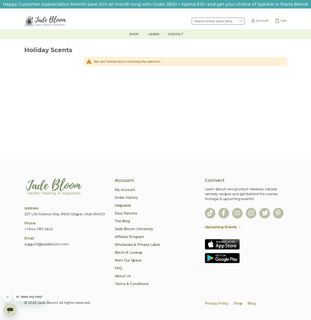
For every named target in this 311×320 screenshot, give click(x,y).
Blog (252, 303)
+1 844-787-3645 (38, 229)
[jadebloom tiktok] (210, 213)
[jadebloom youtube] (237, 213)
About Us (123, 276)
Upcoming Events (221, 227)
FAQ (118, 268)
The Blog (122, 221)
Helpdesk (123, 205)
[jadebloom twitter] (265, 213)
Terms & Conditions (132, 284)
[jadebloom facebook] (224, 213)
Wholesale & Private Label (137, 245)
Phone (30, 223)
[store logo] (45, 21)
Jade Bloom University (134, 229)
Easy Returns (126, 213)
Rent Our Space (128, 260)
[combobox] (218, 21)
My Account (125, 190)
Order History (126, 198)
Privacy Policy (216, 303)
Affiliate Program (129, 237)
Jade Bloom (47, 303)
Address (31, 208)
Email (29, 238)
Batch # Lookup (128, 252)
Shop (238, 303)
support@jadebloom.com (46, 244)
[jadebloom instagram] (251, 213)
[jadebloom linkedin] (278, 213)
